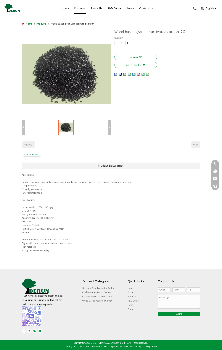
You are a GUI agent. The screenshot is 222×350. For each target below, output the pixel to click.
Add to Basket (134, 65)
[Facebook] (24, 331)
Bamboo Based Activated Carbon (98, 288)
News (130, 8)
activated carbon (32, 154)
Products (80, 8)
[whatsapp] (40, 331)
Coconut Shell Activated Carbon (97, 296)
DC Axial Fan (126, 346)
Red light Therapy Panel (146, 346)
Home (65, 8)
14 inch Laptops (110, 346)
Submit (179, 313)
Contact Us (146, 8)
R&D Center (115, 8)
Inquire (134, 57)
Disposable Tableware (89, 346)
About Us (96, 8)
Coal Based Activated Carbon (96, 292)
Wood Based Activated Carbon (97, 300)
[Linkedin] (29, 331)
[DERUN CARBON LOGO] (35, 286)
